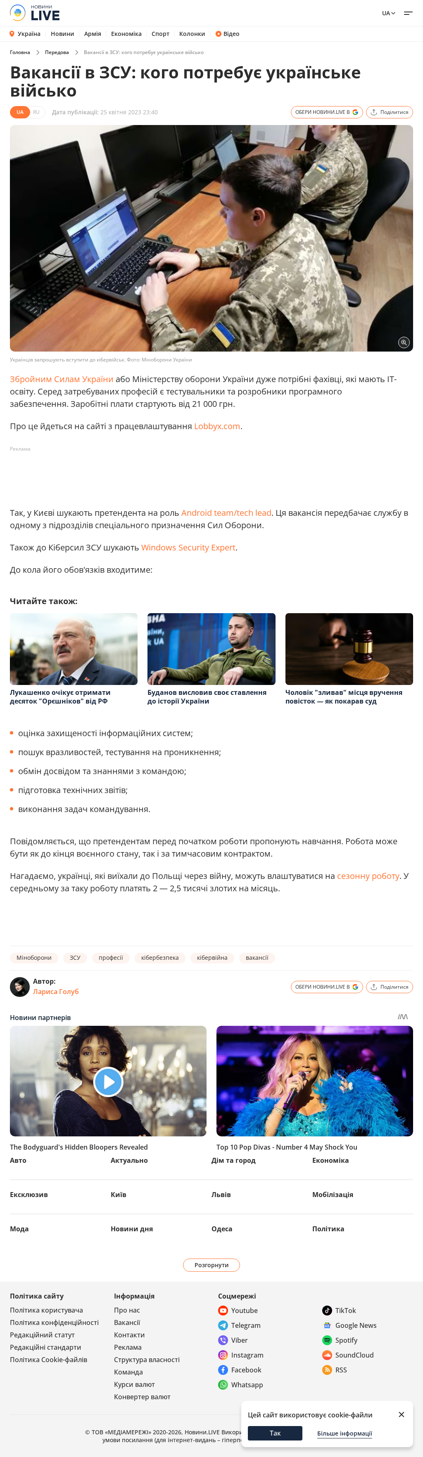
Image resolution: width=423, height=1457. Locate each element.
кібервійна (212, 957)
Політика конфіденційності (54, 1322)
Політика (328, 1228)
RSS (341, 1369)
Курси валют (134, 1384)
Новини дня (132, 1228)
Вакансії (127, 1322)
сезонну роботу (368, 875)
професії (111, 957)
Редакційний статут (42, 1334)
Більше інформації (344, 1433)
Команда (128, 1372)
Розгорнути (212, 1265)
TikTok (345, 1310)
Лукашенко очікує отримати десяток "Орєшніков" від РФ (60, 697)
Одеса (222, 1228)
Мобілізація (332, 1194)
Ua (386, 13)
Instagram (247, 1355)
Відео (231, 34)
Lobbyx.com (217, 426)
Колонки (192, 34)
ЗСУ (75, 957)
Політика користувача (46, 1310)
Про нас (127, 1310)
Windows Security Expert (188, 547)
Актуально (129, 1160)
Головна (20, 52)
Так (275, 1433)
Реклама (128, 1347)
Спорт (160, 34)
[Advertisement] (160, 474)
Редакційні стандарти (45, 1347)
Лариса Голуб (56, 991)
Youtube (244, 1310)
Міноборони (34, 957)
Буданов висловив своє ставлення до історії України (206, 697)
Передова (57, 52)
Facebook (246, 1369)
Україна (29, 34)
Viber (239, 1340)
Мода (19, 1228)
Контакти (129, 1334)
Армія (92, 34)
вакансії (257, 957)
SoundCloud (354, 1355)
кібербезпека (160, 957)
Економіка (126, 34)
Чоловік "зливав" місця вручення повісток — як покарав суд (343, 697)
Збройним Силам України (62, 379)
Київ (118, 1194)
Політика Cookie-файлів (48, 1359)
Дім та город (234, 1160)
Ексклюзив (29, 1194)
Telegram (246, 1325)
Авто (18, 1160)
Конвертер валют (142, 1396)
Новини (62, 34)
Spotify (346, 1340)
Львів (221, 1194)
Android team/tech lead (226, 512)
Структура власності (147, 1359)
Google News (356, 1325)
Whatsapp (247, 1384)
